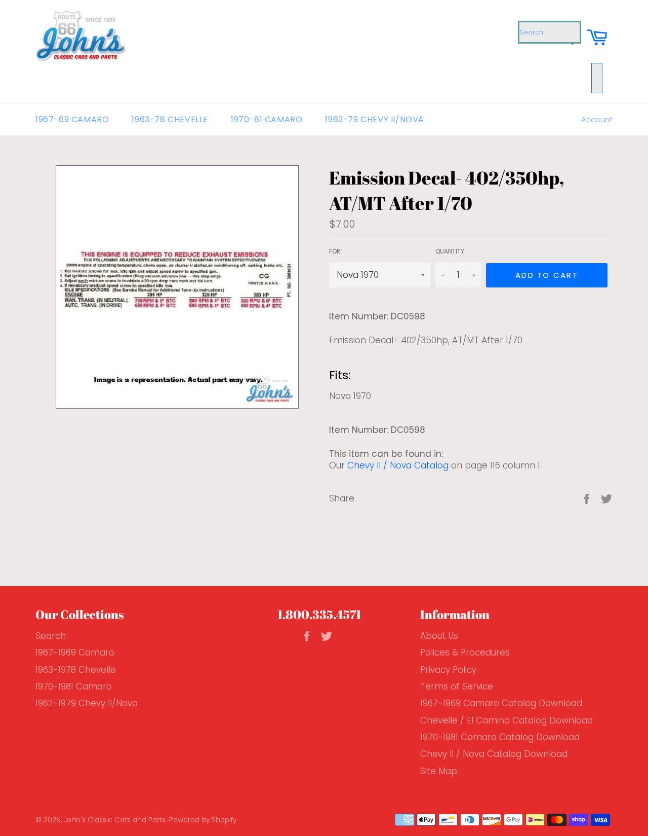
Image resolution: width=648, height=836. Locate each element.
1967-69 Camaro (72, 119)
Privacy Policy (448, 670)
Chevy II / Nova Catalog (398, 465)
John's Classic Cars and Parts (115, 820)
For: (335, 251)
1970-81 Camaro (266, 119)
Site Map (438, 771)
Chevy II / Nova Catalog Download (494, 754)
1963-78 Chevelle (170, 119)
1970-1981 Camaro (73, 686)
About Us (439, 636)
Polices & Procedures (465, 652)
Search (50, 636)
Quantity (449, 251)
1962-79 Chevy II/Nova (374, 119)
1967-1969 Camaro (74, 652)
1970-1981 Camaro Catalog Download (500, 737)
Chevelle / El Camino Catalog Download (506, 720)
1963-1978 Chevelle (75, 670)
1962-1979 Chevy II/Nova (86, 703)
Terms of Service (456, 686)
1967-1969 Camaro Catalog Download (501, 703)
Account (597, 119)
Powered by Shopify (202, 820)
